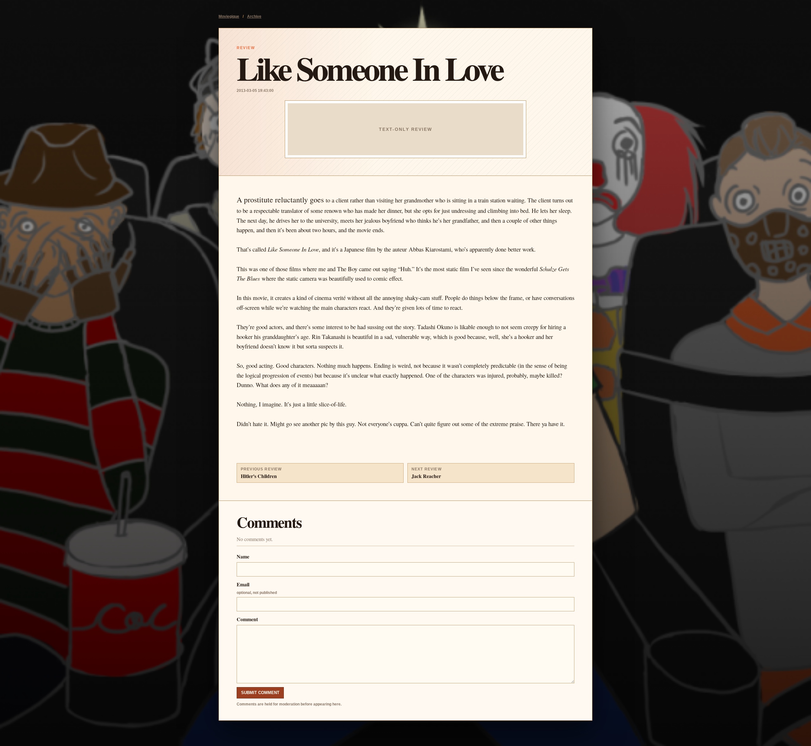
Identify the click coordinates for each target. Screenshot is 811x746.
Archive (254, 16)
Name (243, 556)
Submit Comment (260, 692)
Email (257, 588)
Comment (247, 619)
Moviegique (229, 16)
